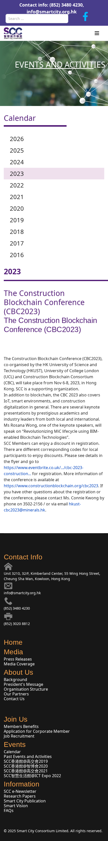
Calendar (12, 751)
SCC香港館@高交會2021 (26, 771)
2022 (17, 185)
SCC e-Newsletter (20, 791)
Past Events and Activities (28, 756)
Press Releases (18, 659)
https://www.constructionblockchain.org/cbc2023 (51, 486)
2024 (17, 162)
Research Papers (20, 796)
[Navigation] (97, 33)
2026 (17, 138)
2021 (17, 197)
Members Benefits (21, 726)
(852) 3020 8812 (17, 623)
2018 (17, 231)
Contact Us (14, 698)
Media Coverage (19, 664)
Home (13, 642)
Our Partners (16, 694)
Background (15, 679)
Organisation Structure (26, 689)
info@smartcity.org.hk (52, 12)
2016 (17, 255)
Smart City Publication (25, 801)
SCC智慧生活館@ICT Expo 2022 (32, 775)
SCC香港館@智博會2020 (26, 766)
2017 (17, 243)
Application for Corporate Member (37, 731)
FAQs (9, 810)
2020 (17, 208)
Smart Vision (16, 805)
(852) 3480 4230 (17, 608)
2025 (17, 150)
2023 (17, 173)
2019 (17, 220)
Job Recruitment (19, 736)
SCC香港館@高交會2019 (26, 761)
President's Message (23, 684)
